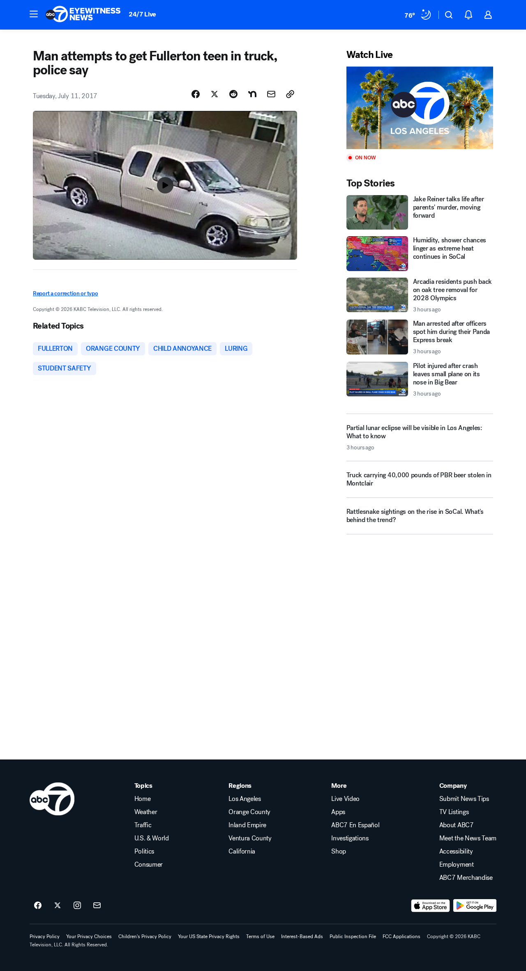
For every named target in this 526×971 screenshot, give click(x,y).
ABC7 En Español (355, 825)
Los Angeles (244, 799)
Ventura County (250, 838)
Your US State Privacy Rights (209, 936)
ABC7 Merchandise (466, 877)
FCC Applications (401, 936)
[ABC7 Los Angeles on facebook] (38, 905)
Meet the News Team (467, 838)
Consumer (148, 864)
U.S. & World (151, 838)
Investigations (350, 838)
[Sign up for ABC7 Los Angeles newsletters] (97, 905)
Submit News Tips (464, 799)
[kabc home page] (52, 798)
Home (142, 799)
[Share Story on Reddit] (233, 94)
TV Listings (453, 812)
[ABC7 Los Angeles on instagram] (77, 905)
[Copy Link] (290, 94)
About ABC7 (456, 825)
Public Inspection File (353, 936)
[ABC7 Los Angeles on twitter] (57, 905)
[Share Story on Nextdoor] (252, 94)
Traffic (143, 825)
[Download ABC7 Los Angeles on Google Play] (474, 905)
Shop (338, 851)
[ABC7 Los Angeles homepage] (83, 15)
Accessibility (456, 851)
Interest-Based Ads (302, 936)
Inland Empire (247, 825)
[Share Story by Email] (271, 94)
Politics (144, 851)
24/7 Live (142, 14)
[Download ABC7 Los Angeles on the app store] (430, 905)
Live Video (345, 799)
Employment (456, 864)
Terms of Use (260, 936)
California (241, 851)
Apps (338, 812)
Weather (145, 812)
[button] (33, 14)
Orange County (249, 812)
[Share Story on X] (214, 94)
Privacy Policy (45, 936)
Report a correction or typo (65, 293)
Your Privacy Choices (89, 936)
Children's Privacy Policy (144, 936)
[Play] (419, 108)
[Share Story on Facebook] (196, 94)
